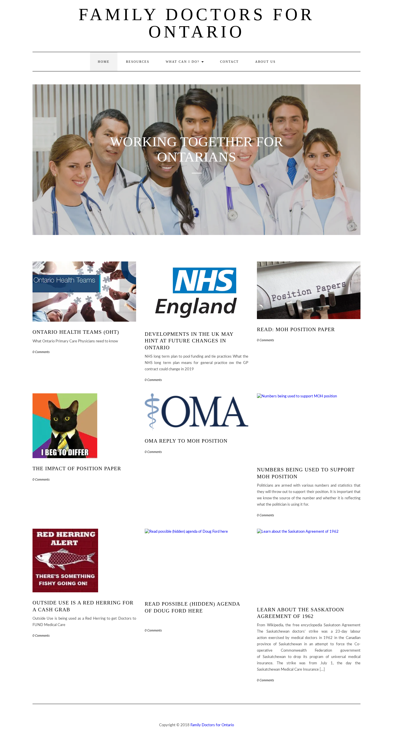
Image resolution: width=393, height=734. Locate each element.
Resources (137, 61)
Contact (229, 61)
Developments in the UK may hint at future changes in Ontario (189, 340)
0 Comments (41, 352)
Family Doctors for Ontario (197, 23)
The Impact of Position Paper (77, 468)
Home (104, 61)
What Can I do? (183, 61)
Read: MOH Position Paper (296, 329)
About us (265, 61)
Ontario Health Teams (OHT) (76, 332)
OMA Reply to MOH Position (186, 441)
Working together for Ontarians (196, 149)
